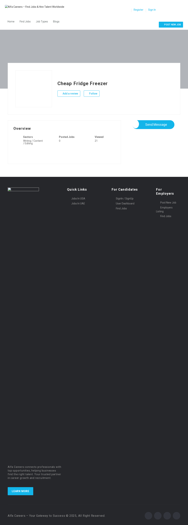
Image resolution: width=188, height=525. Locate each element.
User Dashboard (125, 203)
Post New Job (168, 202)
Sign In (152, 9)
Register (138, 9)
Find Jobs (25, 21)
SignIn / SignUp (124, 198)
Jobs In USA (78, 198)
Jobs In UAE (78, 203)
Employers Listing (164, 209)
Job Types (42, 21)
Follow (93, 93)
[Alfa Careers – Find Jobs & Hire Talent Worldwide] (36, 7)
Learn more (20, 491)
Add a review (70, 93)
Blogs (56, 21)
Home (11, 21)
